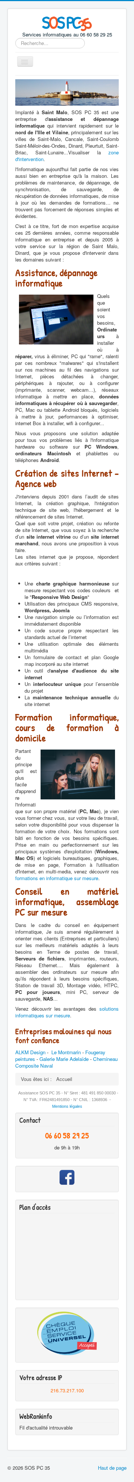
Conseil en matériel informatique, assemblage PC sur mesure (67, 901)
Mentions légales (67, 1106)
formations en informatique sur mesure (56, 878)
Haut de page (112, 1467)
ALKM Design (30, 1052)
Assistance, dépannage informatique (56, 277)
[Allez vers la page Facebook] (67, 1177)
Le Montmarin (66, 1052)
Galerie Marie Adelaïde (64, 1058)
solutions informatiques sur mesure (67, 1012)
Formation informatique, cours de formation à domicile (67, 727)
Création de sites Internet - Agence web (67, 478)
